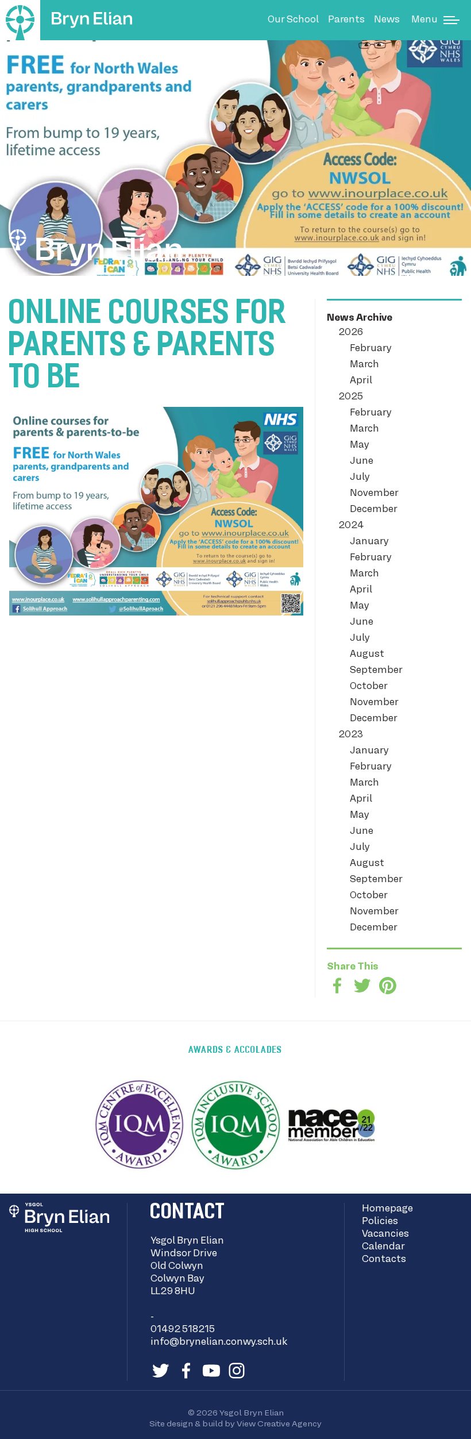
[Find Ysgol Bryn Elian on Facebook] (186, 1370)
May (359, 445)
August (367, 654)
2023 (350, 735)
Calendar (383, 1247)
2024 (351, 525)
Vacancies (385, 1234)
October (369, 686)
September (376, 670)
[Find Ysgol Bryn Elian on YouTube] (211, 1370)
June (361, 461)
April (361, 381)
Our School (293, 20)
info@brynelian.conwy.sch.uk (218, 1342)
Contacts (384, 1259)
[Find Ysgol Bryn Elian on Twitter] (160, 1370)
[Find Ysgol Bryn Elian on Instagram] (236, 1370)
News (387, 20)
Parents (346, 20)
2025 (350, 397)
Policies (380, 1221)
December (373, 509)
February (371, 348)
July (360, 477)
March (364, 365)
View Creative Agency (279, 1424)
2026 (350, 332)
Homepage (387, 1209)
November (374, 493)
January (369, 542)
